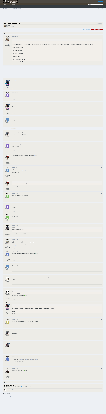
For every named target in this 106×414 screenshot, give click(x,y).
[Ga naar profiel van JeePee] (7, 82)
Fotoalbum (12, 6)
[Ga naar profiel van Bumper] (7, 134)
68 (7, 326)
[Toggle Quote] (12, 227)
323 (7, 283)
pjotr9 (7, 319)
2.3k (7, 246)
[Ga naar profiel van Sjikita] (7, 254)
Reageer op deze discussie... (13, 389)
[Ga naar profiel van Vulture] (7, 279)
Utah (7, 153)
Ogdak (7, 102)
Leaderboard (13, 4)
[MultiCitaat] (12, 64)
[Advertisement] (18, 16)
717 (7, 200)
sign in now (22, 386)
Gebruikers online (19, 6)
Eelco (7, 193)
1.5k (7, 258)
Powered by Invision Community (53, 412)
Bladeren (5, 4)
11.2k (8, 296)
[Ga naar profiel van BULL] (7, 120)
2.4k (7, 87)
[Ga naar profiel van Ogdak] (7, 106)
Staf (15, 6)
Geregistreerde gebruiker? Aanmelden (91, 1)
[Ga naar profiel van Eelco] (7, 196)
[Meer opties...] (101, 36)
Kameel (9, 25)
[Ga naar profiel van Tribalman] (7, 95)
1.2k (7, 174)
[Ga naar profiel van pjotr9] (7, 322)
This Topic (98, 4)
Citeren (14, 99)
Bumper (7, 130)
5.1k (7, 233)
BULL (7, 116)
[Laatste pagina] (10, 33)
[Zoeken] (102, 4)
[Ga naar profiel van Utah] (7, 157)
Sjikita (7, 251)
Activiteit (9, 4)
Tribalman (7, 92)
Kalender (4, 6)
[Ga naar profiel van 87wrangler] (7, 292)
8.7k (7, 375)
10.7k (8, 44)
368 (7, 99)
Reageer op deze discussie (97, 29)
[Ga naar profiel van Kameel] (5, 26)
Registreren (100, 1)
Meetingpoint (12, 26)
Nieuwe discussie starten (86, 29)
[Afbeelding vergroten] (16, 80)
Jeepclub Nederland (23, 61)
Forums (8, 6)
